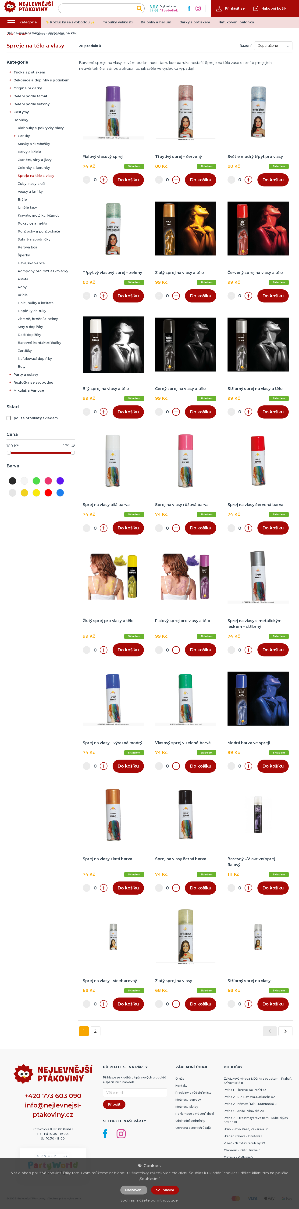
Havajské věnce (31, 263)
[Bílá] (24, 481)
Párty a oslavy (26, 374)
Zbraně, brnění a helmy (38, 319)
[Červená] (48, 493)
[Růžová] (48, 481)
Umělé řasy (27, 207)
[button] (230, 8)
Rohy (22, 287)
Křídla (23, 295)
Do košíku (128, 179)
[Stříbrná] (12, 493)
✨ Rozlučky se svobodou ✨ (70, 22)
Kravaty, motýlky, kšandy (38, 215)
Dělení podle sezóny (32, 104)
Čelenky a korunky (34, 168)
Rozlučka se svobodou (33, 382)
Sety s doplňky (30, 327)
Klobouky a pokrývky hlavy (41, 128)
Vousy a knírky (30, 191)
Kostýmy (21, 112)
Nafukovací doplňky (35, 359)
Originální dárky (28, 88)
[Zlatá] (24, 493)
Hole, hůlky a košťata (35, 303)
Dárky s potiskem (194, 22)
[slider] (9, 453)
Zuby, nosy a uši (31, 184)
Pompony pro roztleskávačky (43, 271)
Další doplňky (29, 335)
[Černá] (12, 481)
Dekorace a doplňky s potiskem (42, 80)
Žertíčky (25, 351)
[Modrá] (60, 493)
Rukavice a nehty (32, 223)
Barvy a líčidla (29, 152)
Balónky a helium (156, 22)
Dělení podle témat (30, 96)
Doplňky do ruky (32, 311)
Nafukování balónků (236, 22)
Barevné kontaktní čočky (39, 343)
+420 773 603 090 (53, 1096)
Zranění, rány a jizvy (35, 160)
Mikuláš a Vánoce (29, 390)
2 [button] (95, 1031)
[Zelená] (36, 481)
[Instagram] (198, 8)
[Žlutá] (36, 493)
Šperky (24, 255)
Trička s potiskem (29, 72)
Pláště (23, 279)
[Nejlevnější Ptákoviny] (28, 8)
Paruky (24, 136)
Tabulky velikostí (118, 22)
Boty (22, 366)
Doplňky (21, 120)
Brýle (22, 199)
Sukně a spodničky (34, 239)
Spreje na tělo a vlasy (36, 176)
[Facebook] (189, 8)
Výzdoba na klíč (63, 33)
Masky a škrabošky (34, 144)
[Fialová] (60, 481)
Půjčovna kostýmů (24, 33)
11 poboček (169, 10)
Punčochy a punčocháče (39, 231)
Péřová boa (27, 247)
